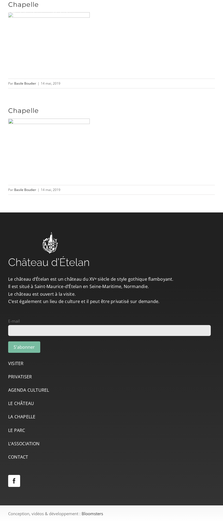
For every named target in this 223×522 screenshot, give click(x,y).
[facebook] (14, 481)
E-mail (14, 321)
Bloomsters (92, 513)
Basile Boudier (25, 83)
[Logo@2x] (42, 8)
